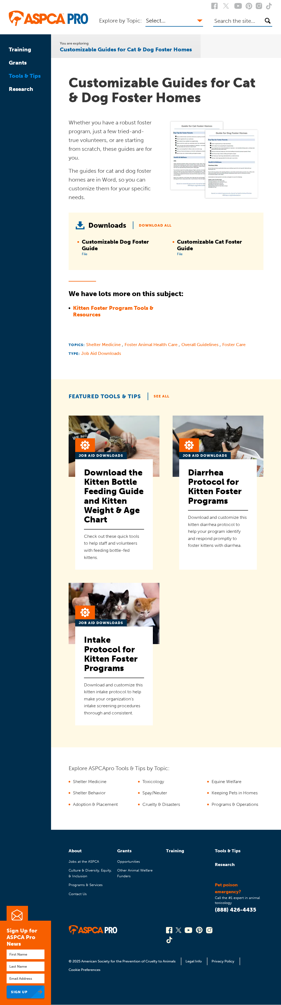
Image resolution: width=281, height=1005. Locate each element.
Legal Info (194, 961)
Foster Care (234, 344)
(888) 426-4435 (235, 909)
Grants (18, 62)
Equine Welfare (226, 781)
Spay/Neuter (154, 792)
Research (21, 89)
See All (161, 396)
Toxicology (153, 781)
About (75, 850)
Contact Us (78, 894)
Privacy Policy (223, 961)
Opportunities (128, 861)
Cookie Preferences (84, 970)
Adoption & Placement (95, 804)
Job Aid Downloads (101, 353)
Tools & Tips (25, 76)
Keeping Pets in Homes (235, 792)
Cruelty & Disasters (161, 804)
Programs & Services (86, 885)
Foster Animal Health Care (152, 344)
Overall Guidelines (200, 344)
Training (20, 49)
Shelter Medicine (104, 344)
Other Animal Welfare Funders (135, 873)
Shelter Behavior (89, 792)
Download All (155, 225)
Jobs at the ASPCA (84, 861)
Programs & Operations (235, 804)
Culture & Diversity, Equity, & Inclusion (90, 873)
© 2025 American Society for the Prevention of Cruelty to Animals (122, 961)
